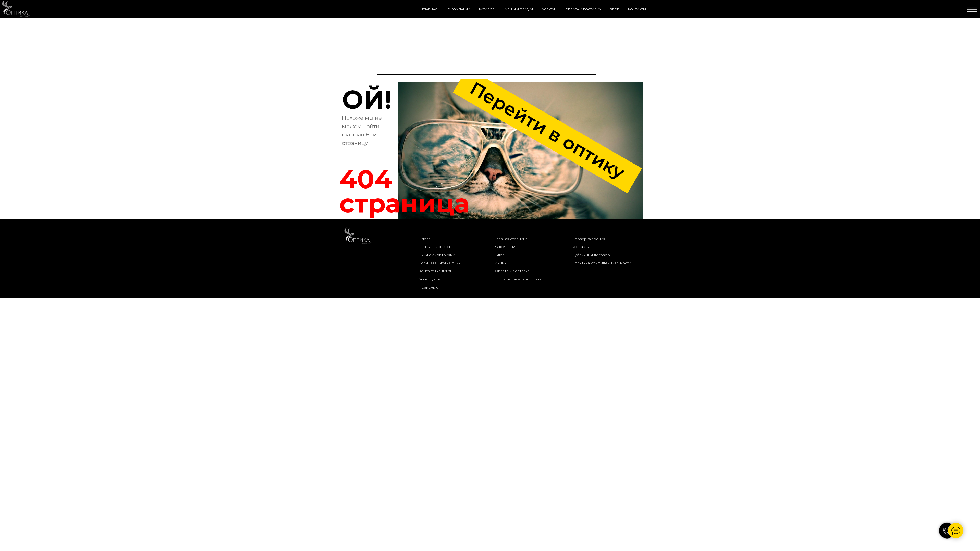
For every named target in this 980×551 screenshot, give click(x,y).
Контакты (580, 246)
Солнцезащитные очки (440, 263)
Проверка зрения (588, 238)
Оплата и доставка (512, 271)
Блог (499, 255)
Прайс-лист (429, 287)
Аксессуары (430, 279)
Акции (501, 263)
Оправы (426, 238)
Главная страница (511, 238)
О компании (506, 246)
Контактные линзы (436, 271)
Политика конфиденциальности (601, 263)
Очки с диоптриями (437, 255)
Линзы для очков (434, 246)
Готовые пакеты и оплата (518, 279)
